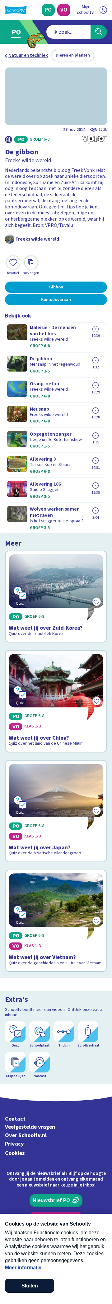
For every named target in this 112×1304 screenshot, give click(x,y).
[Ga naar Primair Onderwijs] (17, 32)
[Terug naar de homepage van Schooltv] (16, 10)
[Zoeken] (99, 32)
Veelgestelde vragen (30, 1127)
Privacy (14, 1144)
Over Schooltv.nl (26, 1135)
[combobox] (68, 32)
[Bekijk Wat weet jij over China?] (56, 701)
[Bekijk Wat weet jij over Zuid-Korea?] (56, 596)
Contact (15, 1119)
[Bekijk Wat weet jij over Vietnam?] (56, 921)
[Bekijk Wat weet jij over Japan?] (56, 811)
